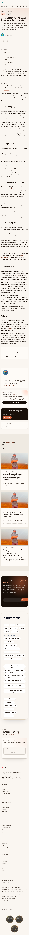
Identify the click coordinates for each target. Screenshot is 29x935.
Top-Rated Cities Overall (7, 900)
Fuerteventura (20, 624)
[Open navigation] (25, 2)
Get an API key (5, 856)
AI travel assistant (9, 702)
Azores (12, 624)
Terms (9, 912)
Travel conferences (6, 825)
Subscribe (24, 599)
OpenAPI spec (5, 868)
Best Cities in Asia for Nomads (8, 898)
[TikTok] (13, 777)
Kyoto (6, 628)
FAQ (3, 845)
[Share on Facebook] (8, 41)
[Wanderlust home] (3, 2)
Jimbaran (7, 631)
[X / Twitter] (6, 777)
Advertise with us (6, 847)
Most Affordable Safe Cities (17, 891)
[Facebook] (3, 777)
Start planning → (7, 417)
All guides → (5, 448)
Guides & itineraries (9, 698)
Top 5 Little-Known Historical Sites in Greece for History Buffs (14, 691)
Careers (3, 838)
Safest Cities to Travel (10, 645)
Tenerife (22, 628)
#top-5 (3, 363)
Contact (3, 841)
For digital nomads (6, 827)
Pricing (3, 789)
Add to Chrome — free (14, 402)
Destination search (6, 820)
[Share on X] (2, 41)
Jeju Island (15, 631)
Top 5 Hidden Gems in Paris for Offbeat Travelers (14, 686)
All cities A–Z (11, 880)
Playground (4, 861)
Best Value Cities (9, 641)
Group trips (4, 811)
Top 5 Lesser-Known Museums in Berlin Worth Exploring (14, 676)
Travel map (4, 809)
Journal (8, 6)
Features (4, 786)
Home (2, 6)
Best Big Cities (20, 655)
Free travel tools (9, 715)
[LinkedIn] (16, 777)
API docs (4, 859)
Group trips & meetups (10, 712)
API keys (4, 863)
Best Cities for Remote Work (12, 652)
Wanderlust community (7, 829)
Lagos (6, 624)
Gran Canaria (13, 628)
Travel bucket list (9, 709)
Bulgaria (13, 189)
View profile (6, 385)
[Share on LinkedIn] (5, 41)
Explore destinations (6, 814)
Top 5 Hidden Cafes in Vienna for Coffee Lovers (13, 681)
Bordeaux (6, 89)
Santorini (17, 275)
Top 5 (13, 6)
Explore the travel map (10, 705)
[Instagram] (9, 777)
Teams (3, 865)
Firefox (18, 405)
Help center (4, 843)
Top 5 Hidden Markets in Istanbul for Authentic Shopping (14, 671)
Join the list (14, 752)
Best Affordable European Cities (13, 658)
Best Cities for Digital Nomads (12, 638)
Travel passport (5, 807)
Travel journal (5, 823)
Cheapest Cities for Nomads (12, 648)
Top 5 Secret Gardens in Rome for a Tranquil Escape (14, 666)
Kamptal (10, 328)
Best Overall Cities (9, 655)
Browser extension (6, 791)
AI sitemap (15, 912)
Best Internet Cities (6, 887)
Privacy (4, 912)
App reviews (5, 832)
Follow (13, 385)
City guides (4, 784)
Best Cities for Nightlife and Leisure (19, 889)
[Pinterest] (20, 777)
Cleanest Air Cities (6, 891)
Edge (13, 405)
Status (3, 870)
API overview (5, 854)
